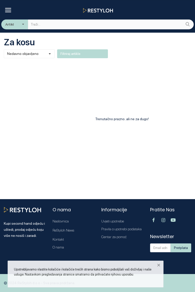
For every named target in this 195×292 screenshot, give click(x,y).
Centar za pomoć (114, 237)
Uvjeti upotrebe (112, 221)
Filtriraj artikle (70, 54)
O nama (58, 247)
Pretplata (181, 248)
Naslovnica (61, 221)
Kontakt (58, 239)
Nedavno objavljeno (23, 54)
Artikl (9, 24)
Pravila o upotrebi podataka (121, 229)
